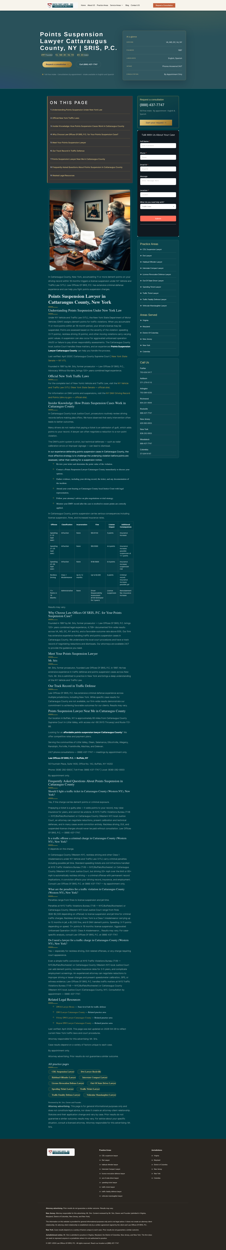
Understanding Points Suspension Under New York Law (77, 110)
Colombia (144, 450)
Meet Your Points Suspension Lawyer (69, 142)
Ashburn (143, 378)
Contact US (135, 5)
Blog (127, 5)
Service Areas (115, 5)
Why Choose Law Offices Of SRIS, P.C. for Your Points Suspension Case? (85, 134)
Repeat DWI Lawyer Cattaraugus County (73, 1023)
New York (144, 429)
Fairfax (143, 368)
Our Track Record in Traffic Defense (68, 151)
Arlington (144, 389)
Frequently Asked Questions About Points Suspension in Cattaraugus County (87, 167)
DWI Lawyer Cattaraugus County (70, 1012)
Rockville (144, 409)
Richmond (144, 399)
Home (83, 5)
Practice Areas (102, 5)
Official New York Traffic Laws (65, 118)
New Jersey (145, 419)
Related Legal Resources (63, 175)
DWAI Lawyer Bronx (65, 1006)
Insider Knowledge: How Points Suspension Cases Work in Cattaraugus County (88, 126)
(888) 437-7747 (152, 105)
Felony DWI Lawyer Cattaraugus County (73, 1017)
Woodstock (144, 439)
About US (91, 5)
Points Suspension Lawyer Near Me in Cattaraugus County (78, 159)
